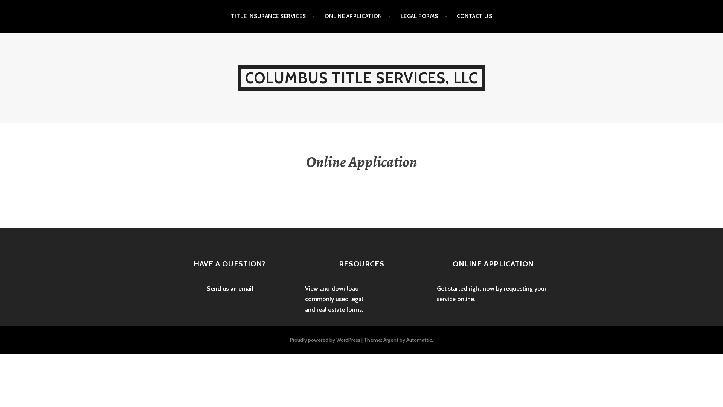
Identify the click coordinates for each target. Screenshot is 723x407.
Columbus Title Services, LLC (361, 78)
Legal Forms (419, 16)
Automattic (419, 340)
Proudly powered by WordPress (325, 340)
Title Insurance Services (268, 16)
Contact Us (475, 16)
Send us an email (230, 288)
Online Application (353, 16)
